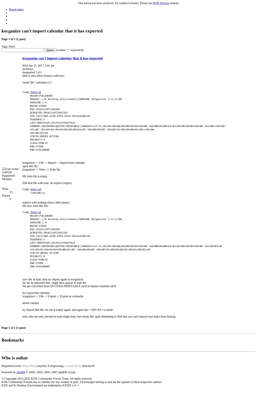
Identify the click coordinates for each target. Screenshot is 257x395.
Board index (16, 9)
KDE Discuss (161, 3)
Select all (35, 92)
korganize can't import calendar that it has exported (62, 58)
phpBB (21, 372)
